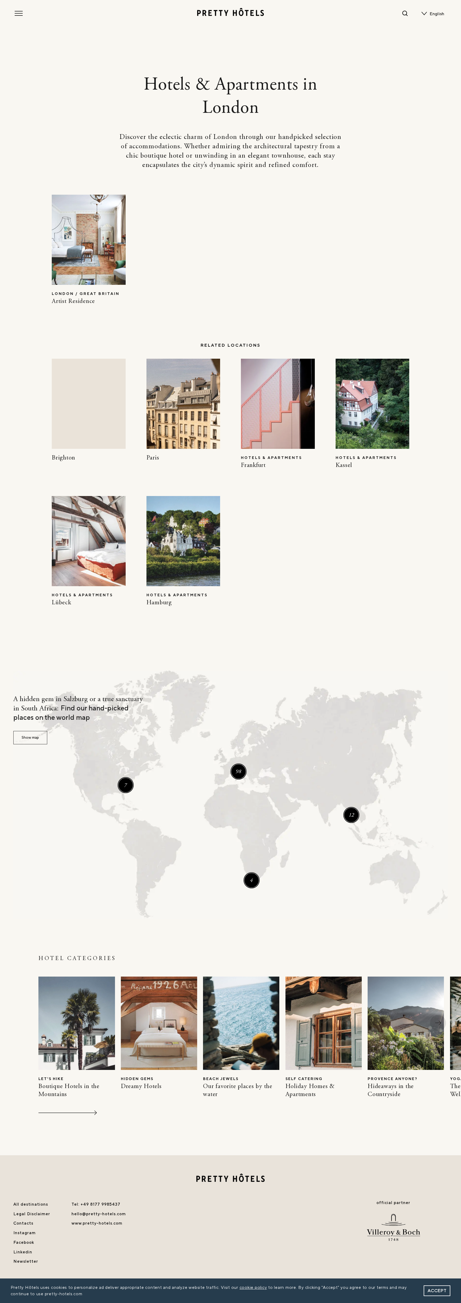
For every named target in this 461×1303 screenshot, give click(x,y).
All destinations (30, 1204)
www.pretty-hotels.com (96, 1223)
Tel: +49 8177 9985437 (95, 1204)
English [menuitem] (437, 14)
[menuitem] (438, 13)
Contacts (23, 1223)
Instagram (24, 1233)
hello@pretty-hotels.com (98, 1214)
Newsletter (25, 1261)
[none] (438, 13)
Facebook (23, 1242)
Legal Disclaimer (31, 1214)
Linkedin (22, 1252)
